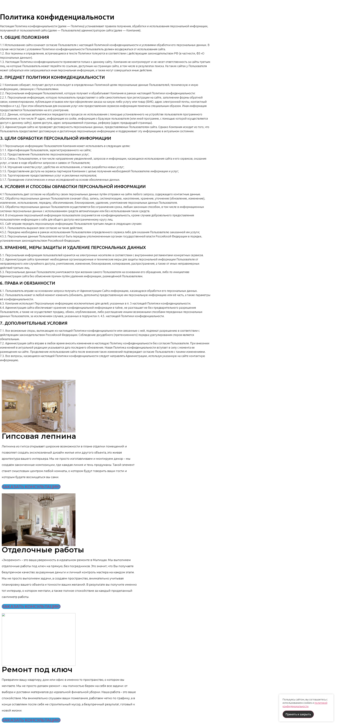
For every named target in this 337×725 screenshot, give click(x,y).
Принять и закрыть (298, 714)
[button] (31, 486)
